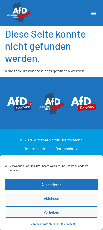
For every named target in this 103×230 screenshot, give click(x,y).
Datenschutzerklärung (44, 223)
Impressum (67, 223)
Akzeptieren (52, 184)
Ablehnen (51, 198)
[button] (94, 13)
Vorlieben (51, 212)
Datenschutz (67, 148)
